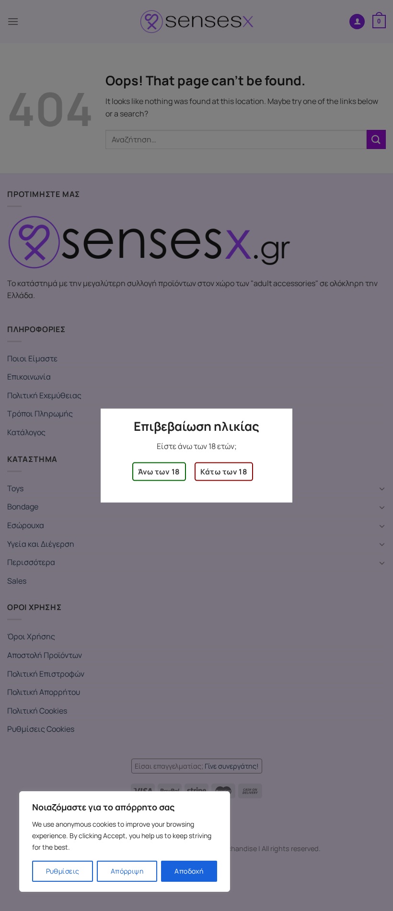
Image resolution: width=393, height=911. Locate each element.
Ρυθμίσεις (63, 871)
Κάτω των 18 (223, 471)
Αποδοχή (188, 871)
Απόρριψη (127, 871)
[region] (124, 841)
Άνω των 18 (159, 471)
